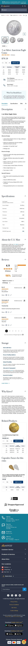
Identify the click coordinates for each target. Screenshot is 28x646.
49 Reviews (9, 271)
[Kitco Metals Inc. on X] (16, 595)
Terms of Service (16, 616)
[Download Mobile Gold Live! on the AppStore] (18, 625)
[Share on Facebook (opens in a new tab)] (6, 295)
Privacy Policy (14, 601)
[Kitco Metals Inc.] (7, 545)
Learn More (5, 383)
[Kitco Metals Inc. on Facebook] (8, 595)
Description (5, 103)
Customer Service (7, 549)
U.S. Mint (16, 244)
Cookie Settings (14, 610)
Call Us (8, 517)
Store (4, 364)
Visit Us (8, 536)
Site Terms (14, 607)
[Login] (22, 6)
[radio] (20, 265)
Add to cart (15, 62)
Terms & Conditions (14, 604)
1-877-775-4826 (14, 85)
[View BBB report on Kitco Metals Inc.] (14, 498)
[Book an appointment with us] (3, 538)
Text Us (8, 524)
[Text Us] (3, 526)
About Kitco (5, 559)
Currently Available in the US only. (8, 443)
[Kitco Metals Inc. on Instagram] (12, 595)
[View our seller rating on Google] (14, 510)
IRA (23, 231)
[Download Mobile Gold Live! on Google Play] (9, 625)
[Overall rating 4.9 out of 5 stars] (6, 54)
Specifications (14, 103)
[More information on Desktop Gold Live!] (9, 634)
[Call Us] (3, 519)
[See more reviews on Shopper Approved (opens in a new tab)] (11, 295)
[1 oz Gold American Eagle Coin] (14, 427)
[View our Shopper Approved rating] (14, 504)
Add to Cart (18, 441)
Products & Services (8, 554)
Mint (21, 103)
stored (11, 370)
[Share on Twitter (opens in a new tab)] (8, 295)
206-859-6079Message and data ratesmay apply (11, 527)
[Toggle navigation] (25, 109)
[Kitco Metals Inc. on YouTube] (20, 595)
